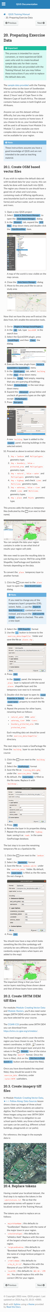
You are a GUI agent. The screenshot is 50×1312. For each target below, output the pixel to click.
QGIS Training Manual (19, 14)
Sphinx (17, 1304)
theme (31, 1304)
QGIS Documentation (27, 4)
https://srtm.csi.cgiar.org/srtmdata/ (21, 1031)
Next (40, 23)
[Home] (5, 14)
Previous (11, 23)
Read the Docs (14, 1307)
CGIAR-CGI (13, 1024)
